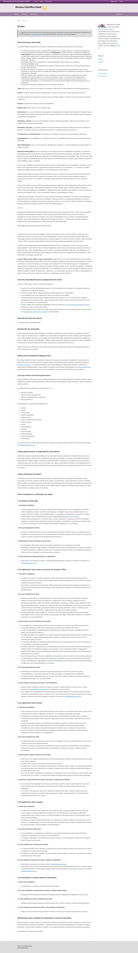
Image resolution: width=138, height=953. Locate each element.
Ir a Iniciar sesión (36, 34)
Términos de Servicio (24, 365)
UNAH (106, 29)
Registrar (61, 34)
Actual (16, 14)
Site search (48, 1)
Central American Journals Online (16, 1)
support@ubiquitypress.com (39, 689)
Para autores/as (102, 76)
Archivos (24, 14)
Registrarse (114, 1)
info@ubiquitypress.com (27, 445)
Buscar (119, 14)
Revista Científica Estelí (28, 7)
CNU (102, 29)
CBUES (111, 29)
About (41, 1)
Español (100, 62)
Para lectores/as (102, 73)
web (77, 516)
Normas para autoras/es (76, 305)
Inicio (18, 21)
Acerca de (33, 14)
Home (36, 1)
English (100, 59)
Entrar (121, 1)
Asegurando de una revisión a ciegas (34, 312)
